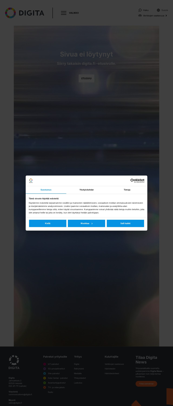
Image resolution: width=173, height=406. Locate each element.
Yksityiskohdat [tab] (86, 189)
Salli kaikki (125, 223)
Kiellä (47, 223)
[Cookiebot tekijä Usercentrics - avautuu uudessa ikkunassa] (132, 181)
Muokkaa (85, 223)
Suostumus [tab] (46, 189)
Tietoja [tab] (127, 189)
